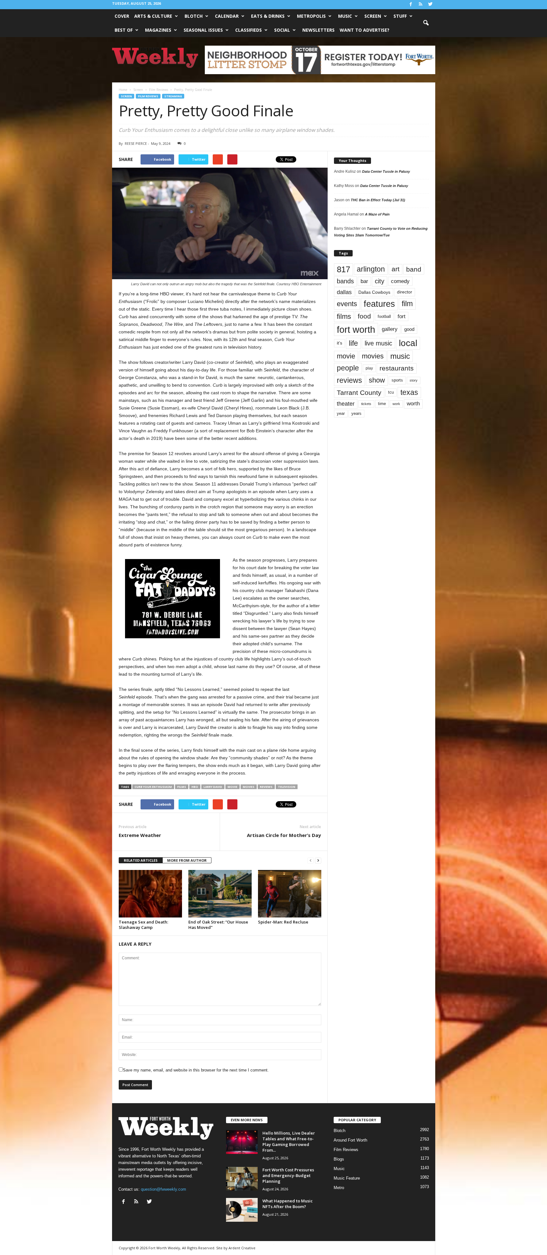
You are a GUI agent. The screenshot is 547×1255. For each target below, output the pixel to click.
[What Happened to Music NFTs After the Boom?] (242, 1210)
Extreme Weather (140, 835)
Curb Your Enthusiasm (153, 787)
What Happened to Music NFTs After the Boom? (287, 1203)
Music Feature (347, 1178)
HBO (195, 787)
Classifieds (248, 30)
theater (346, 403)
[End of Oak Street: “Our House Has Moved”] (220, 893)
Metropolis (311, 16)
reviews (266, 787)
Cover (122, 16)
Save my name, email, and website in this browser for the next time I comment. (196, 1070)
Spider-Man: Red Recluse (283, 922)
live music (378, 343)
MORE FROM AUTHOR (187, 860)
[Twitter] (430, 4)
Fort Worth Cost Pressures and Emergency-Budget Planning (288, 1175)
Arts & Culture (153, 16)
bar (364, 281)
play (369, 368)
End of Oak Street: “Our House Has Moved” (218, 924)
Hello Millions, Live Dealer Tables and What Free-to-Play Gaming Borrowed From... (288, 1141)
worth (413, 404)
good (409, 329)
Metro (339, 1187)
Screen (372, 16)
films (181, 787)
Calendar (227, 16)
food (364, 316)
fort (402, 316)
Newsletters (318, 30)
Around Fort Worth (350, 1140)
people (348, 368)
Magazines (158, 30)
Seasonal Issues (203, 30)
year (341, 413)
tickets (366, 404)
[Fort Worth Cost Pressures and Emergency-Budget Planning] (242, 1179)
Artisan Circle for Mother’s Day (284, 835)
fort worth (356, 329)
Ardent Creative (242, 1247)
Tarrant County (359, 392)
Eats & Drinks (268, 16)
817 (343, 269)
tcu (391, 392)
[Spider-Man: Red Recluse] (289, 893)
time (382, 403)
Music (345, 16)
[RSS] (420, 4)
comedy (400, 281)
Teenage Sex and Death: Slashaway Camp (143, 924)
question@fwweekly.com (163, 1189)
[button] (426, 23)
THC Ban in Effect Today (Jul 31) (378, 200)
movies (249, 787)
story (414, 380)
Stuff (400, 16)
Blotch (194, 16)
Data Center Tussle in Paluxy (386, 171)
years (356, 413)
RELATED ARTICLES (141, 860)
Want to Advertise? (364, 30)
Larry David (213, 787)
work (396, 404)
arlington (371, 269)
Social (282, 30)
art (395, 269)
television (286, 787)
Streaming (173, 96)
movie (232, 787)
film (407, 304)
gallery (390, 329)
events (347, 304)
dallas (344, 292)
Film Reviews (148, 96)
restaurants (397, 368)
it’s (339, 343)
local (408, 343)
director (404, 292)
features (379, 304)
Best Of (124, 30)
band (413, 269)
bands (345, 281)
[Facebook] (411, 4)
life (353, 343)
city (379, 281)
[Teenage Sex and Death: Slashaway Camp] (150, 893)
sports (397, 380)
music (400, 356)
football (384, 316)
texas (409, 392)
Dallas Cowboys (374, 292)
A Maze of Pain (377, 214)
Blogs (339, 1159)
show (377, 380)
